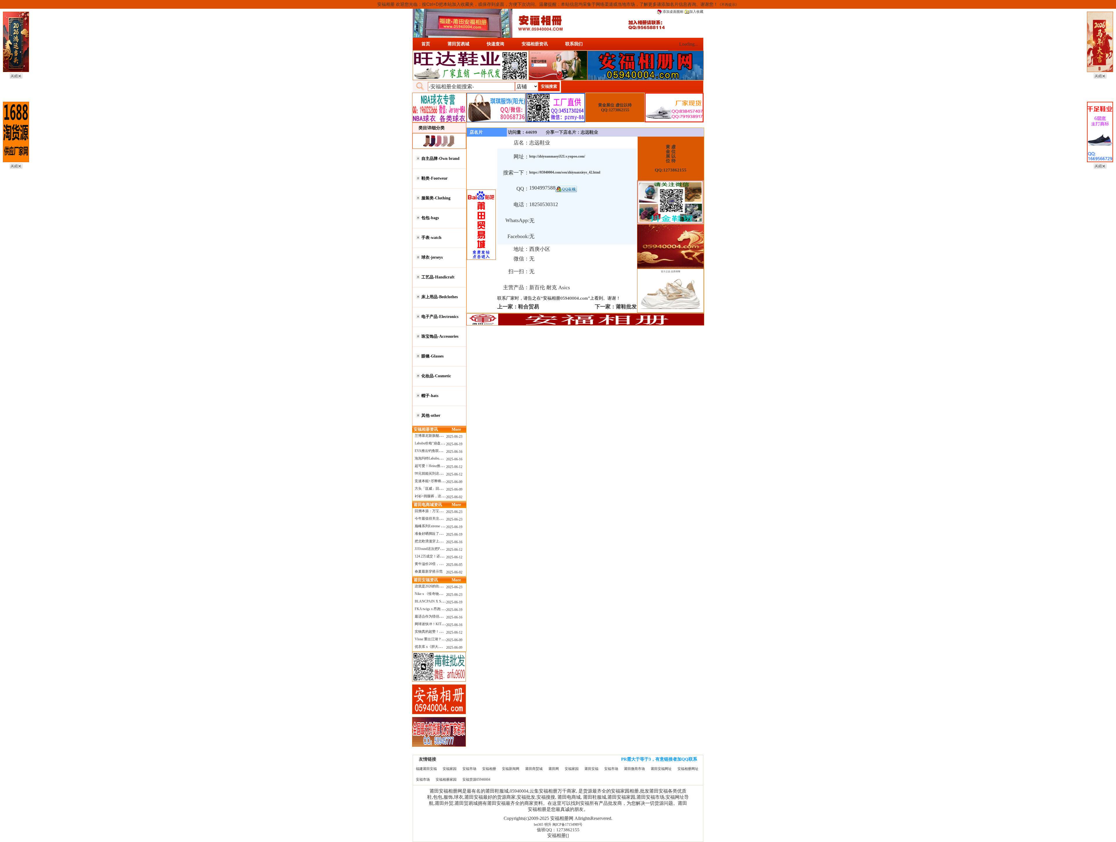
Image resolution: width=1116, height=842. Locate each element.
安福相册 (489, 769)
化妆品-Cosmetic (436, 376)
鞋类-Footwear (434, 178)
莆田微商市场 (634, 769)
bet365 (538, 825)
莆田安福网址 (661, 769)
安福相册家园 (446, 779)
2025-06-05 (454, 565)
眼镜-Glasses (432, 356)
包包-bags (430, 218)
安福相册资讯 (535, 44)
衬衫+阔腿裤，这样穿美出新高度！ (442, 496)
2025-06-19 (454, 444)
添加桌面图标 (673, 12)
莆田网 (553, 769)
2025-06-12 (454, 467)
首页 (425, 44)
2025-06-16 (454, 452)
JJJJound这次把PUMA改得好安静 (440, 549)
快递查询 (495, 44)
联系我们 (574, 44)
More (456, 429)
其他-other (430, 415)
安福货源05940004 (476, 779)
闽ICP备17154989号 (567, 825)
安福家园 (450, 769)
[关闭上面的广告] (16, 75)
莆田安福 (591, 769)
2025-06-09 (454, 482)
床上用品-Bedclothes (439, 297)
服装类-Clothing (435, 198)
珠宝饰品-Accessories (439, 336)
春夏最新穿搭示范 (429, 571)
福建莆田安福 (426, 769)
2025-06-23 (454, 437)
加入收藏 (696, 12)
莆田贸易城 (458, 44)
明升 (547, 825)
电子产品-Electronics (439, 316)
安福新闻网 (510, 769)
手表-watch (431, 237)
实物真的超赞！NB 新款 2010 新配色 (443, 632)
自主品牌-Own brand (440, 158)
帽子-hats (429, 396)
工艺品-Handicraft (438, 277)
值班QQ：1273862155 (558, 829)
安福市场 (469, 769)
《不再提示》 (728, 5)
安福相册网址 (687, 769)
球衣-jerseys (432, 257)
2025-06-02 (454, 497)
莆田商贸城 (534, 769)
